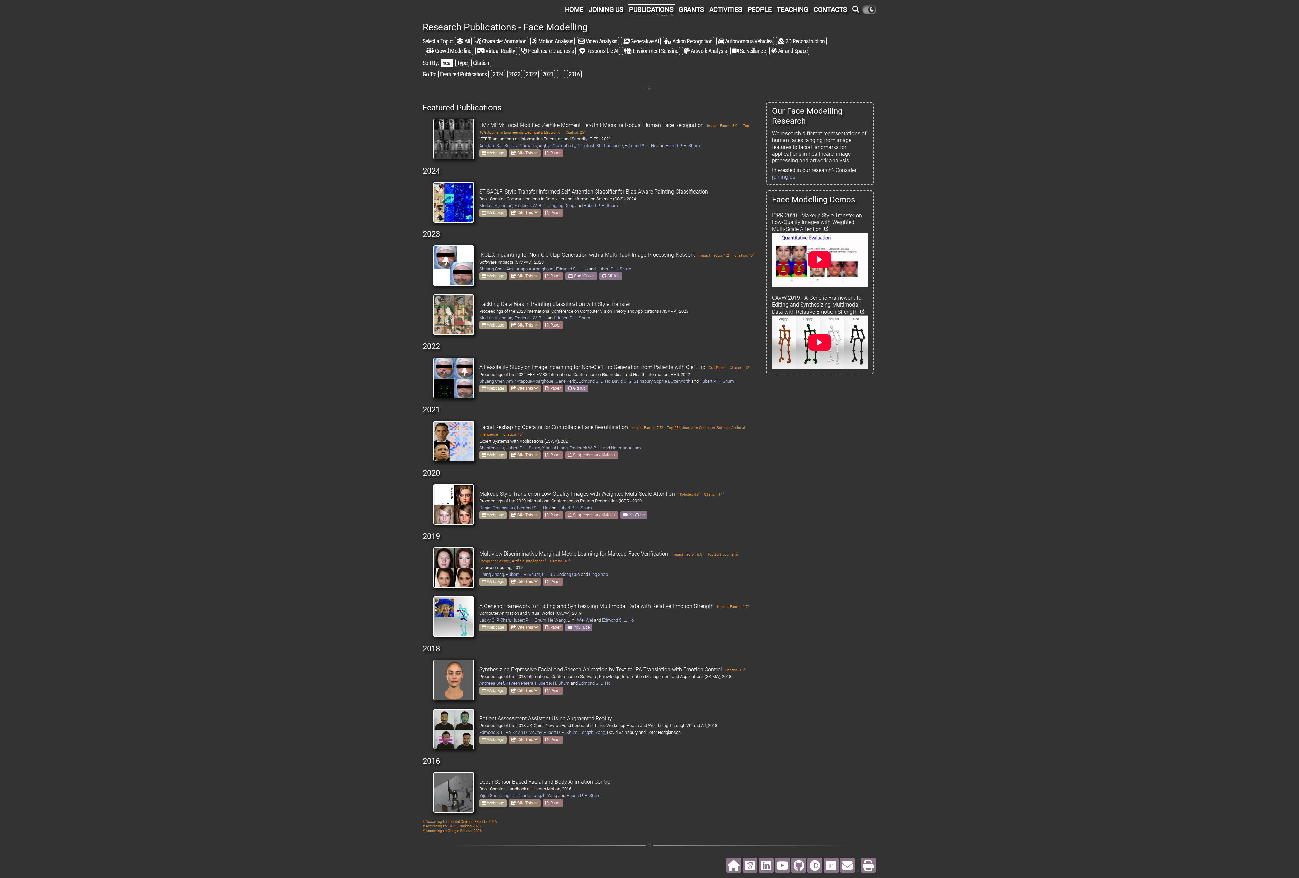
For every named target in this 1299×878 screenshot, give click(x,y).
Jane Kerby (566, 381)
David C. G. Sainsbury (632, 381)
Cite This (525, 153)
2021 (547, 74)
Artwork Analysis (708, 50)
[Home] (733, 865)
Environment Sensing (654, 50)
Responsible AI (601, 50)
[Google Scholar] (750, 865)
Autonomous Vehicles (748, 41)
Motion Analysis (555, 41)
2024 (498, 74)
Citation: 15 (513, 434)
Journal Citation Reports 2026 (472, 821)
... (561, 74)
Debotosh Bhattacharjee (600, 145)
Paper (555, 153)
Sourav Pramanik (520, 145)
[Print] (868, 865)
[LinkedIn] (766, 865)
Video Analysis (601, 41)
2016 (574, 74)
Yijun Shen (489, 795)
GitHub (613, 276)
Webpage (495, 153)
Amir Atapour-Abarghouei (530, 268)
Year (447, 62)
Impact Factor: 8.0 (723, 125)
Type (462, 62)
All (466, 41)
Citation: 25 (576, 132)
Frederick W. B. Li (530, 205)
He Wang (557, 620)
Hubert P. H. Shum (682, 145)
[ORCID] (814, 865)
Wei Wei (585, 620)
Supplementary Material (594, 455)
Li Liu (547, 574)
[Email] (847, 865)
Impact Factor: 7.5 (647, 428)
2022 (531, 74)
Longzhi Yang (592, 732)
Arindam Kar (491, 145)
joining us (783, 177)
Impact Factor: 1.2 (715, 255)
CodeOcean (584, 276)
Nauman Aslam (626, 447)
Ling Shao (598, 574)
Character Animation (504, 41)
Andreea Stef (491, 683)
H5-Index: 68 (689, 494)
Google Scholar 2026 (465, 831)
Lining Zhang (491, 574)
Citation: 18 (560, 561)
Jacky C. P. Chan (494, 620)
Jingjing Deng (561, 205)
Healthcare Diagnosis (550, 50)
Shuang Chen (492, 268)
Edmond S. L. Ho (640, 145)
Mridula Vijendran (495, 205)
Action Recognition (691, 41)
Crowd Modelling (452, 50)
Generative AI (644, 41)
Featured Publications (463, 74)
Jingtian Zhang (515, 795)
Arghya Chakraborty (557, 145)
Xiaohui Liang (555, 447)
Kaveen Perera (519, 683)
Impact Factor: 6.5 (687, 554)
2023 (514, 74)
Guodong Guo (567, 574)
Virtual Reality (499, 50)
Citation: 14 (714, 494)
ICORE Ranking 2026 (464, 826)
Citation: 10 (744, 255)
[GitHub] (798, 865)
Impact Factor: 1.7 (733, 607)
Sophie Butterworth (672, 381)
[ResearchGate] (831, 865)
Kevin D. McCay (527, 732)
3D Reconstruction (804, 41)
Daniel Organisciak (497, 507)
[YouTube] (782, 865)
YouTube (636, 515)
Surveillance (752, 50)
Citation (481, 62)
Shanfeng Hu (491, 447)
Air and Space (792, 50)
